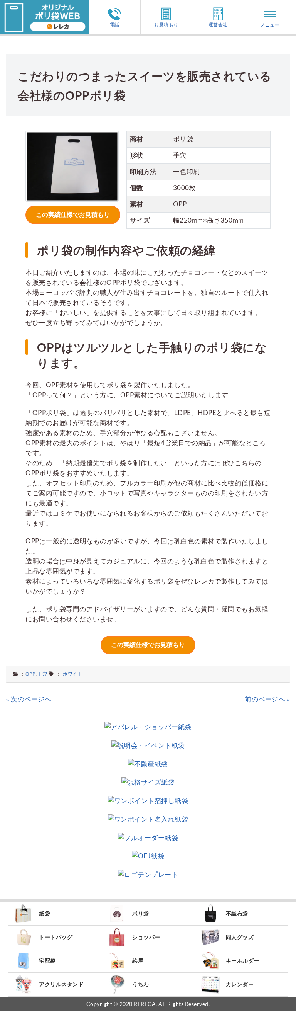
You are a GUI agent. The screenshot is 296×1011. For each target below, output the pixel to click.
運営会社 (218, 24)
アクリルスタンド (61, 984)
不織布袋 (237, 913)
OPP (30, 674)
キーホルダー (242, 960)
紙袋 (44, 913)
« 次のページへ (28, 699)
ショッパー (146, 937)
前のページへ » (267, 699)
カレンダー (240, 984)
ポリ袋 (140, 913)
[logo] (44, 5)
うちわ (140, 984)
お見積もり (166, 24)
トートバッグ (55, 937)
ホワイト (72, 674)
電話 (114, 24)
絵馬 (137, 960)
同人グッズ (240, 937)
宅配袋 (47, 960)
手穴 (42, 674)
